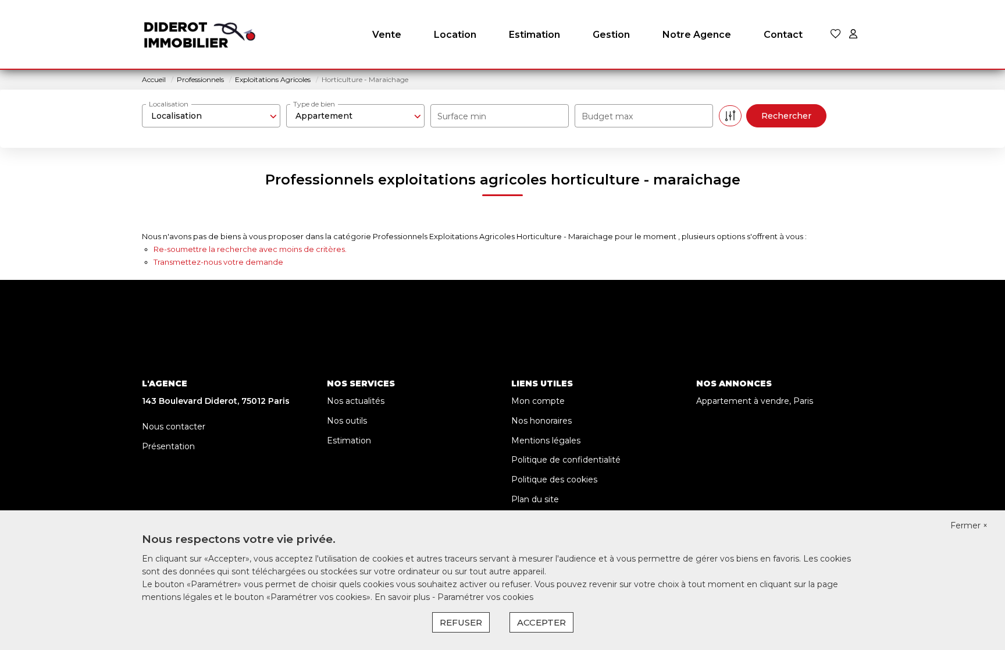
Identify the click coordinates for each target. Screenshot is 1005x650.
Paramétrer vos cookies (485, 597)
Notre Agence (696, 34)
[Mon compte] (853, 34)
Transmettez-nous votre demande (218, 262)
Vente (386, 34)
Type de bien (314, 104)
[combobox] (211, 116)
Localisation (168, 104)
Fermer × (969, 525)
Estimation (534, 34)
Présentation (168, 446)
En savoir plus (403, 597)
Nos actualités (355, 401)
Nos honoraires (541, 420)
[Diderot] (200, 35)
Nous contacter (173, 426)
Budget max (607, 116)
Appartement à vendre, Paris (754, 401)
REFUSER (461, 622)
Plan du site (535, 499)
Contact (783, 34)
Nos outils (347, 420)
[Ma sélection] (836, 34)
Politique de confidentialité (566, 459)
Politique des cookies (554, 479)
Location (455, 34)
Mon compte (538, 401)
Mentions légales (545, 440)
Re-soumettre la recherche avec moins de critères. (250, 249)
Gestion (611, 34)
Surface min (461, 116)
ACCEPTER (541, 622)
